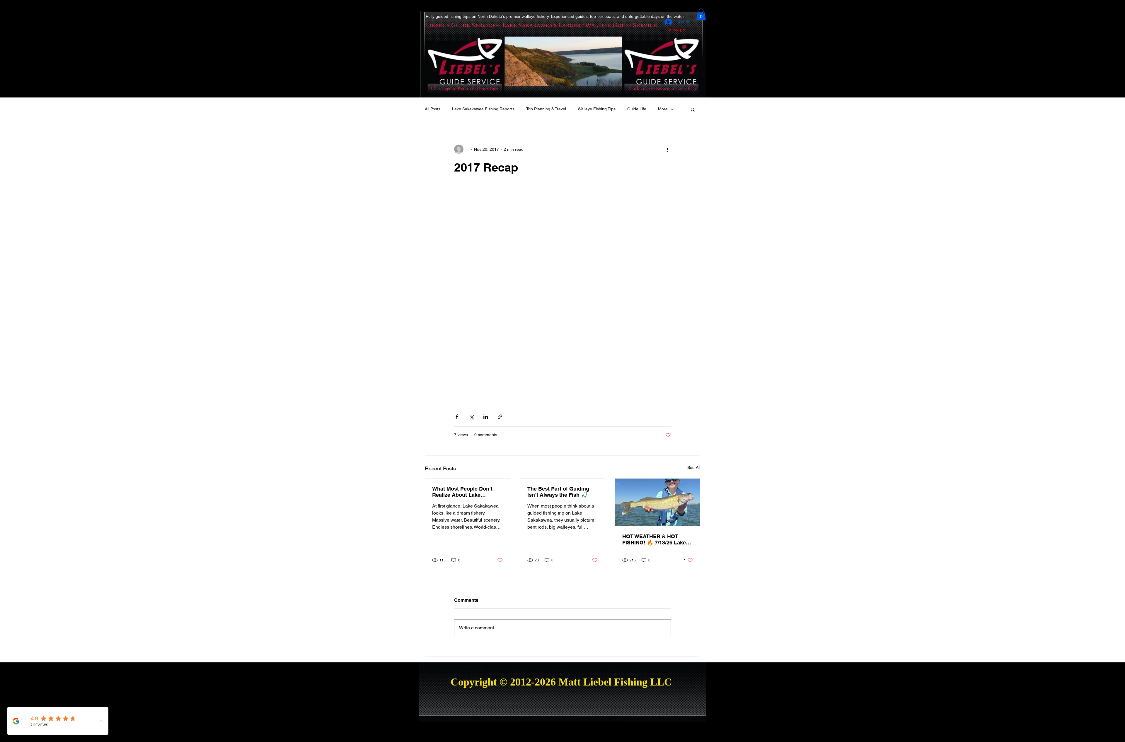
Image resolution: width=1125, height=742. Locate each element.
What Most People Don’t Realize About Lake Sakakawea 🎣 (462, 492)
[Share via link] (500, 416)
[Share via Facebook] (457, 416)
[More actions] (667, 149)
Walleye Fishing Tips (597, 109)
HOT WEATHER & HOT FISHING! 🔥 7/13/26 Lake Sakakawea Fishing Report (655, 539)
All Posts (432, 109)
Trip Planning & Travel (546, 109)
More (663, 109)
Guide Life (636, 109)
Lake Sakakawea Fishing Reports (483, 109)
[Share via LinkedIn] (485, 416)
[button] (701, 14)
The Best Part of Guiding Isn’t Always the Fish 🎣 (558, 492)
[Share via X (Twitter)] (471, 416)
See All (693, 467)
